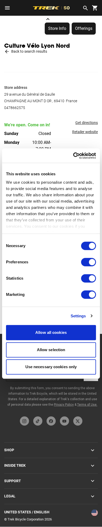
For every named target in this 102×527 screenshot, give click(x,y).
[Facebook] (51, 421)
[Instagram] (24, 421)
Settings (78, 316)
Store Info (57, 28)
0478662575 (14, 108)
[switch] (88, 262)
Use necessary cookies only (51, 367)
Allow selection (51, 349)
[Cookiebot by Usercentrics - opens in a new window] (73, 155)
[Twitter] (77, 421)
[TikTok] (37, 421)
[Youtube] (64, 421)
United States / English (26, 512)
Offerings (83, 28)
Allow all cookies (51, 332)
